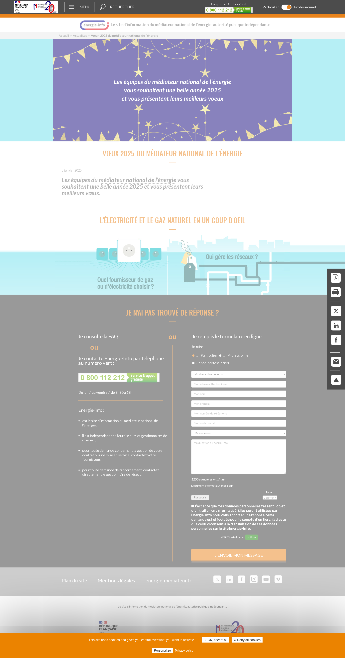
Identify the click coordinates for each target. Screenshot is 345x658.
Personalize (162, 650)
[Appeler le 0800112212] (229, 10)
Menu (85, 7)
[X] (336, 311)
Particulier (271, 7)
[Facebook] (336, 340)
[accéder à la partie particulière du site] (286, 7)
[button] (103, 7)
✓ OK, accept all (215, 640)
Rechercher (122, 7)
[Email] (336, 361)
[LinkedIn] (336, 326)
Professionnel (305, 7)
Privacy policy (184, 650)
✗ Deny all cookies (247, 640)
